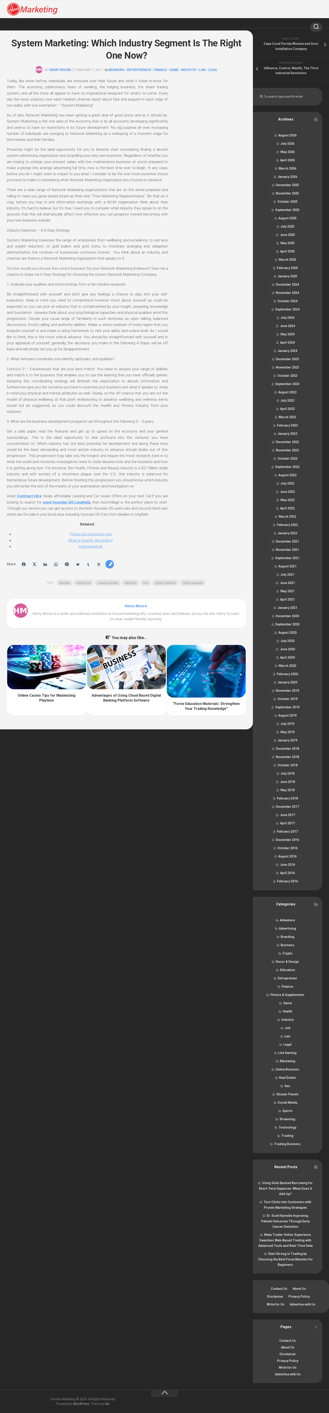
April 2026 (287, 160)
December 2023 (287, 359)
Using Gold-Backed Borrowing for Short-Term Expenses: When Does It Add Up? (286, 1188)
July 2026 (287, 143)
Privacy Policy (299, 1296)
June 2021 (287, 583)
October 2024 (287, 301)
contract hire (83, 582)
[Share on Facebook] (23, 564)
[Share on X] (34, 564)
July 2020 (287, 641)
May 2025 (287, 243)
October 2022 (287, 458)
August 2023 (287, 392)
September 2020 (287, 624)
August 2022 (287, 475)
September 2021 (287, 558)
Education (287, 970)
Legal (213, 70)
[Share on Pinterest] (66, 564)
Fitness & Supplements (287, 995)
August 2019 (287, 715)
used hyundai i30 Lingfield (66, 502)
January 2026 (287, 177)
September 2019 (287, 707)
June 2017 (287, 815)
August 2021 (287, 566)
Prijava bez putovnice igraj (91, 534)
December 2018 (287, 748)
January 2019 (287, 740)
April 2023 (287, 409)
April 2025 (287, 251)
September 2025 (287, 210)
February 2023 (287, 425)
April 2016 (287, 873)
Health (287, 1011)
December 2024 (287, 284)
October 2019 (287, 699)
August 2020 (287, 632)
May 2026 (287, 152)
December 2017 (287, 806)
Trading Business (192, 582)
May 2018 (287, 790)
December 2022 (287, 442)
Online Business (287, 1069)
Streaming (287, 1119)
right (145, 582)
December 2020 (287, 616)
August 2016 (287, 856)
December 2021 (287, 541)
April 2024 (287, 342)
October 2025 (287, 201)
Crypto (287, 953)
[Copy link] (109, 564)
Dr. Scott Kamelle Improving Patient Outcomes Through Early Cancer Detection (285, 1221)
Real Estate (287, 1077)
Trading (287, 1135)
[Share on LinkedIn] (45, 564)
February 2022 (287, 525)
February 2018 (287, 798)
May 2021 (287, 591)
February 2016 (287, 881)
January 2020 (287, 682)
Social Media (287, 1102)
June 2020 (287, 649)
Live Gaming (287, 1053)
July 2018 (287, 773)
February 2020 (287, 674)
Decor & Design (287, 961)
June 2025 (287, 235)
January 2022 (287, 533)
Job (287, 1028)
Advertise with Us (302, 1304)
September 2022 (287, 467)
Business (64, 582)
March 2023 (287, 417)
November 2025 (287, 193)
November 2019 (287, 690)
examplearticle (91, 546)
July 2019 (287, 724)
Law (202, 70)
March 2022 (287, 516)
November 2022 (287, 450)
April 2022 (287, 508)
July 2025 (287, 226)
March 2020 (287, 666)
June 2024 (287, 326)
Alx (107, 1404)
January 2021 (287, 608)
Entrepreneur (139, 70)
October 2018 (287, 765)
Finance (160, 70)
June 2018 (287, 782)
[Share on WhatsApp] (56, 564)
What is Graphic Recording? (90, 540)
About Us (299, 1288)
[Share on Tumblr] (88, 564)
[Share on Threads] (99, 564)
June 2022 (287, 491)
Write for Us (275, 1304)
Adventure (287, 920)
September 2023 (287, 384)
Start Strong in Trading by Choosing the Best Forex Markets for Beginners (285, 1259)
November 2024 (287, 293)
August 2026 (287, 135)
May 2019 (287, 732)
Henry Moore (60, 70)
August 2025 (287, 218)
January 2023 (287, 433)
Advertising (287, 928)
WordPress (81, 1404)
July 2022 (287, 483)
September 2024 (287, 309)
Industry (189, 70)
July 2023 (287, 400)
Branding (116, 70)
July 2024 (287, 317)
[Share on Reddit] (77, 564)
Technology (287, 1127)
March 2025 (287, 259)
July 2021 (287, 574)
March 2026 (287, 168)
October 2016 (287, 848)
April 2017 (287, 823)
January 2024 (287, 351)
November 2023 (287, 367)
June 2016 (287, 864)
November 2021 (287, 549)
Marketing (130, 582)
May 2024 (287, 334)
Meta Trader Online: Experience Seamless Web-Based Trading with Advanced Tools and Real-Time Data (285, 1240)
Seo (287, 1086)
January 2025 (287, 276)
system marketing (165, 582)
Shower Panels (287, 1094)
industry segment (107, 582)
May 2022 (287, 500)
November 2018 (287, 757)
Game (173, 70)
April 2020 (287, 657)
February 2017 (287, 831)
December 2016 (287, 840)
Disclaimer (275, 1296)
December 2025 (287, 185)
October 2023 (287, 375)
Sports (287, 1111)
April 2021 (287, 599)
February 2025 (287, 268)
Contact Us (279, 1288)
